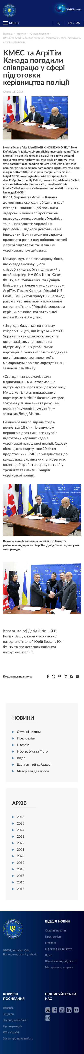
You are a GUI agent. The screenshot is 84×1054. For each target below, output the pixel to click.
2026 (20, 817)
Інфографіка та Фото (32, 751)
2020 (20, 856)
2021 (20, 849)
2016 (20, 882)
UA (78, 23)
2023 (20, 836)
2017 (20, 876)
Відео (21, 758)
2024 (20, 830)
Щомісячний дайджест (34, 764)
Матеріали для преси (33, 771)
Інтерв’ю (23, 745)
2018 (20, 869)
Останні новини (29, 732)
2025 (20, 823)
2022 (20, 843)
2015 (20, 889)
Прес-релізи (26, 738)
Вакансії (8, 1008)
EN (70, 23)
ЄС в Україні (11, 1032)
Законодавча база (15, 1020)
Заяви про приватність (18, 1038)
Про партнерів (12, 1026)
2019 (20, 862)
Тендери (8, 1014)
